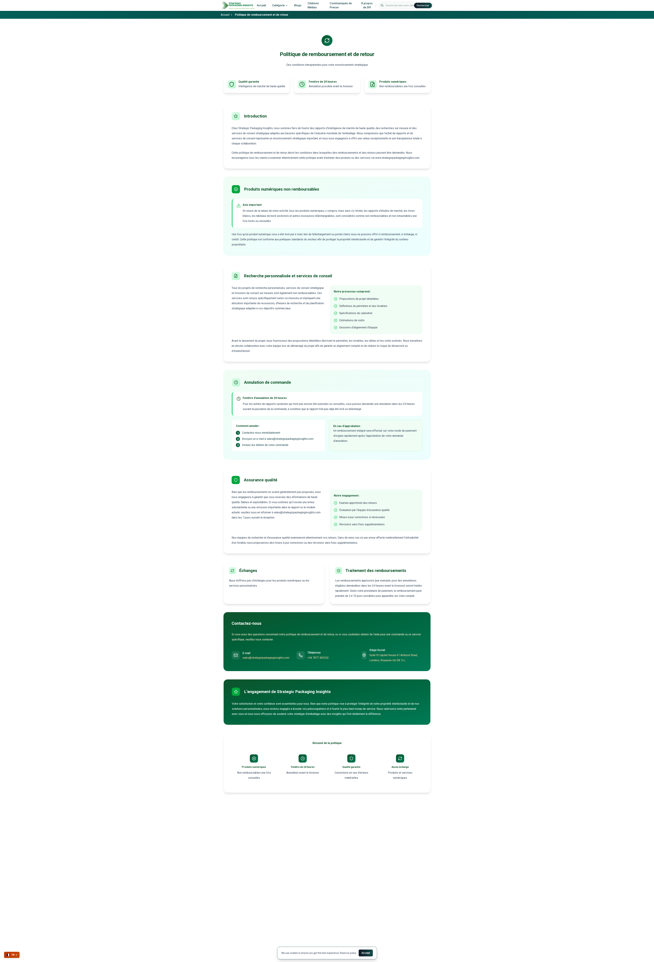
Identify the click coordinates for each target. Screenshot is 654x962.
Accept (365, 953)
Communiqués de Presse (341, 5)
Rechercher (423, 5)
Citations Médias (313, 5)
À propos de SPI (367, 5)
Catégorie (278, 5)
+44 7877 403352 (318, 657)
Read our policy (348, 953)
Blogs (297, 5)
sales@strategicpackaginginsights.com (266, 657)
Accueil (261, 5)
